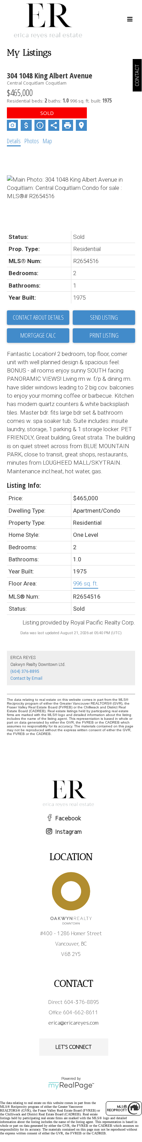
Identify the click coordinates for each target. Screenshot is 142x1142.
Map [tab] (47, 141)
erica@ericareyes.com (74, 1022)
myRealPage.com (71, 1086)
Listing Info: (24, 485)
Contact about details (38, 317)
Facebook (68, 818)
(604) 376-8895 (24, 671)
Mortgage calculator (38, 335)
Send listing (104, 317)
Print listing (104, 335)
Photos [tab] (31, 141)
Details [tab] (14, 141)
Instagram (68, 831)
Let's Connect (73, 1047)
